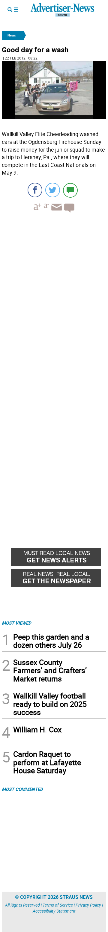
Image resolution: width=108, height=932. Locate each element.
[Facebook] (35, 190)
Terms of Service (58, 905)
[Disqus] (54, 299)
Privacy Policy (88, 905)
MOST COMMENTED (22, 789)
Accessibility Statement (54, 911)
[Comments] (70, 190)
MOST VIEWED (16, 623)
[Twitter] (52, 190)
